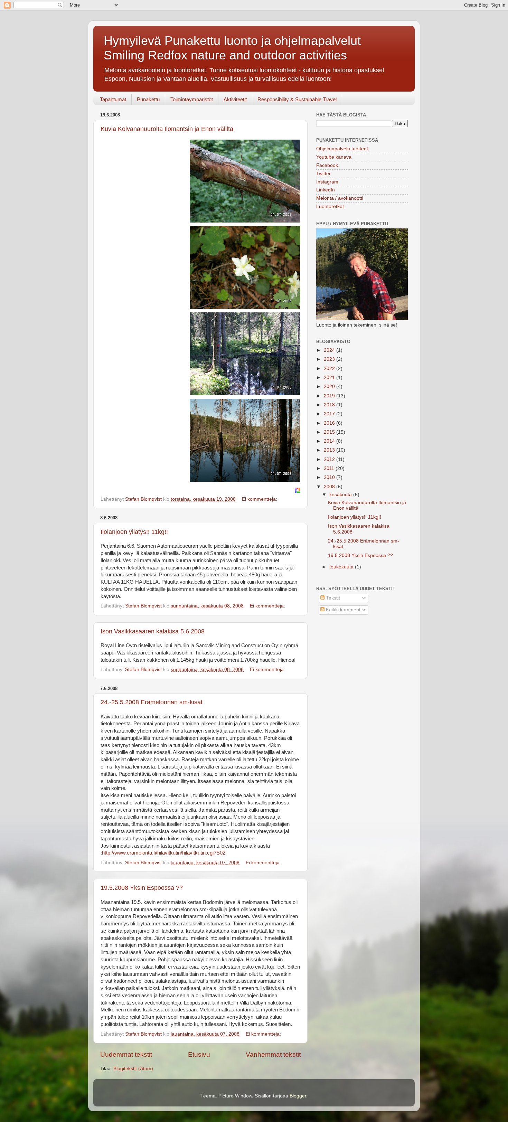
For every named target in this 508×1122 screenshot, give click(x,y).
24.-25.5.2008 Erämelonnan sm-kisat (152, 702)
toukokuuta (342, 566)
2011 (330, 468)
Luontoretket (330, 206)
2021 (330, 377)
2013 (330, 450)
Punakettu (148, 99)
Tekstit (332, 598)
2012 (330, 459)
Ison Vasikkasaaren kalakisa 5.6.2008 (153, 631)
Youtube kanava (333, 157)
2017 (330, 413)
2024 (330, 350)
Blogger (298, 1096)
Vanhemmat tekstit (273, 1054)
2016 (330, 423)
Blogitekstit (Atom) (133, 1068)
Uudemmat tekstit (126, 1054)
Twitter (323, 173)
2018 (330, 404)
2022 (330, 368)
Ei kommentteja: (260, 499)
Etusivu (199, 1054)
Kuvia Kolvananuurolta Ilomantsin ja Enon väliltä (167, 128)
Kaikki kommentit (343, 609)
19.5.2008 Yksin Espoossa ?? (142, 887)
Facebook (327, 165)
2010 (330, 477)
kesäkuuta (341, 494)
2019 (330, 395)
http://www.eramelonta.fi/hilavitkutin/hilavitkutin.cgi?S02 (163, 853)
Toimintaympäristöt (191, 99)
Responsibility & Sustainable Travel (297, 99)
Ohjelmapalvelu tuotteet (342, 148)
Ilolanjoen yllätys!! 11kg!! (134, 531)
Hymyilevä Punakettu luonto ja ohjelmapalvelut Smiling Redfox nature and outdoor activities (232, 48)
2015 (330, 432)
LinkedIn (325, 189)
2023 (330, 359)
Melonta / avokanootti (339, 198)
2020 (330, 386)
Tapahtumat (113, 99)
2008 (330, 486)
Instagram (327, 182)
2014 (330, 441)
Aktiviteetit (235, 99)
